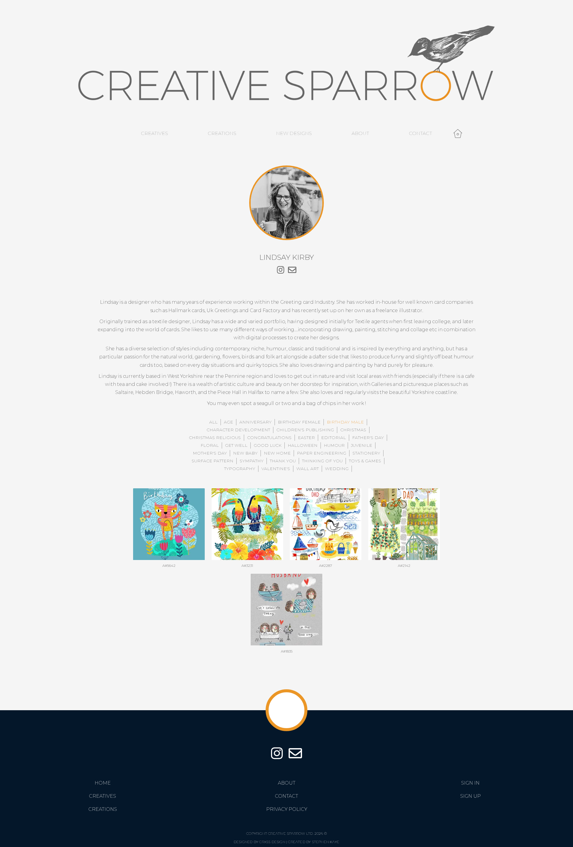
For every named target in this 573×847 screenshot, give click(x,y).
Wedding (337, 468)
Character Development (238, 429)
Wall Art (307, 468)
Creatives (154, 133)
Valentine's (275, 468)
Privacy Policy (286, 809)
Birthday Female (299, 422)
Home (103, 783)
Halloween (303, 445)
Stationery (366, 453)
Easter (306, 437)
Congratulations (269, 437)
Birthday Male (345, 422)
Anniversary (255, 422)
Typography (239, 468)
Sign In (470, 783)
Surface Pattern (212, 461)
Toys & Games (365, 461)
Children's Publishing (305, 429)
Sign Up (470, 796)
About (360, 133)
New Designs (294, 133)
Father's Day (368, 437)
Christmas (353, 429)
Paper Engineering (321, 453)
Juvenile (361, 445)
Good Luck (267, 445)
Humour (334, 445)
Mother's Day (210, 453)
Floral (210, 445)
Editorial (333, 437)
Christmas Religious (215, 437)
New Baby (245, 453)
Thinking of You (322, 461)
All (213, 422)
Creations (222, 133)
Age (228, 422)
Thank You (283, 461)
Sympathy (252, 461)
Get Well (236, 445)
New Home (277, 453)
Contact (420, 133)
